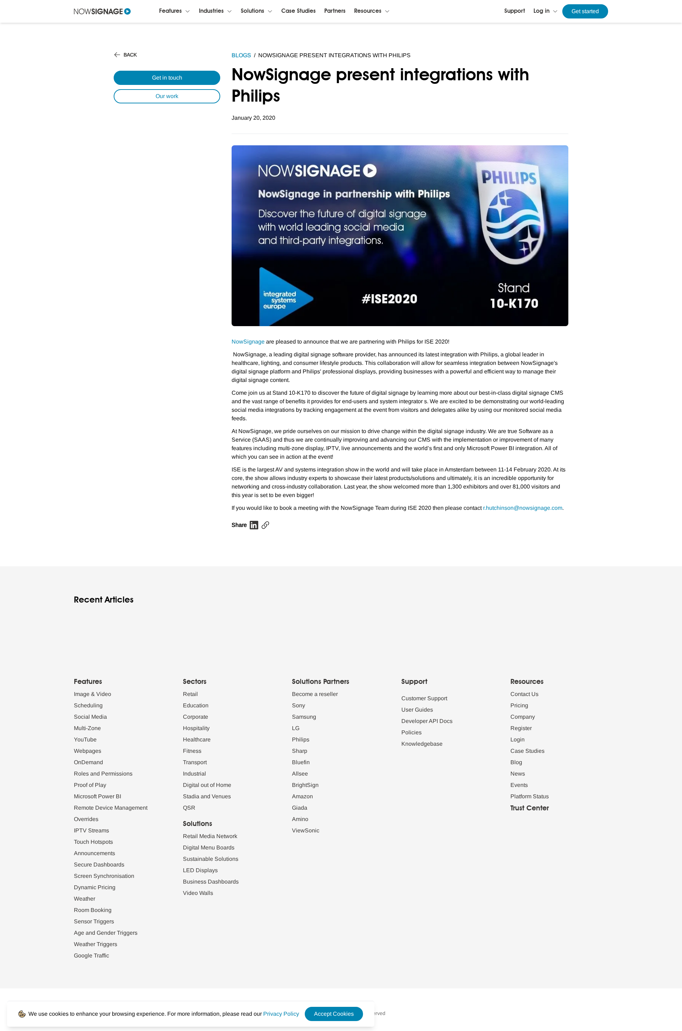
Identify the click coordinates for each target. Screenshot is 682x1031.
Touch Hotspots (93, 842)
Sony (298, 705)
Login (517, 739)
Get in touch (167, 78)
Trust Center (529, 808)
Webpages (87, 751)
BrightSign (305, 785)
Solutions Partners (320, 682)
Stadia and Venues (207, 796)
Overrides (86, 819)
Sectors (194, 682)
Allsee (300, 774)
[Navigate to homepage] (102, 11)
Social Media (90, 717)
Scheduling (88, 705)
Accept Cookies (334, 1014)
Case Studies (298, 11)
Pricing (519, 705)
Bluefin (301, 762)
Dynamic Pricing (94, 887)
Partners (335, 11)
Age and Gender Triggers (105, 933)
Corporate (195, 717)
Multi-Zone (87, 728)
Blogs (241, 55)
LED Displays (200, 870)
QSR (189, 808)
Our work (167, 96)
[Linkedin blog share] (254, 525)
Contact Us (524, 694)
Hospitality (196, 728)
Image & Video (92, 694)
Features (170, 11)
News (517, 774)
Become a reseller (315, 694)
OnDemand (88, 762)
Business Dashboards (211, 882)
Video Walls (198, 893)
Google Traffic (91, 955)
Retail (190, 694)
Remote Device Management (110, 808)
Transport (195, 762)
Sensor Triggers (94, 921)
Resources (367, 11)
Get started (585, 11)
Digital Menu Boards (208, 847)
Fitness (192, 751)
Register (521, 728)
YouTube (85, 739)
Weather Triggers (95, 944)
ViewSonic (305, 830)
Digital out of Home (207, 785)
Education (196, 705)
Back (130, 55)
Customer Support (424, 698)
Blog (516, 762)
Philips (300, 739)
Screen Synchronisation (104, 876)
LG (295, 728)
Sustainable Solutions (210, 859)
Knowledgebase (422, 744)
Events (519, 785)
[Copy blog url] (265, 525)
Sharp (299, 751)
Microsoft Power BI (97, 796)
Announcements (94, 853)
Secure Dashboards (99, 865)
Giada (299, 808)
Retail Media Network (210, 836)
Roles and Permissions (103, 774)
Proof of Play (90, 785)
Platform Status (529, 796)
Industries (211, 11)
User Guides (417, 710)
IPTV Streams (91, 830)
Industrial (194, 774)
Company (522, 717)
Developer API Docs (427, 721)
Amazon (302, 796)
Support (514, 11)
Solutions (252, 11)
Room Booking (93, 910)
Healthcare (197, 739)
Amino (300, 819)
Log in (542, 11)
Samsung (304, 717)
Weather (84, 899)
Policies (411, 732)
